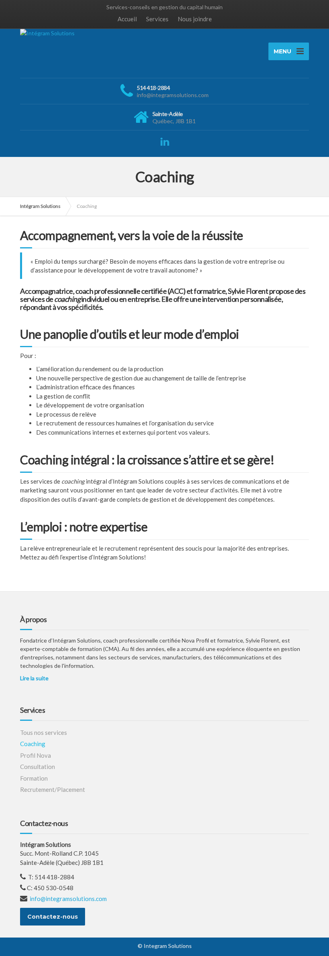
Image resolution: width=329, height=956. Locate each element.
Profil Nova (35, 755)
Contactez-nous (52, 916)
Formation (34, 778)
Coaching (32, 743)
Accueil (127, 18)
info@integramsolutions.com (68, 898)
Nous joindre (195, 18)
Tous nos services (43, 732)
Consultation (37, 766)
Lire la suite (34, 678)
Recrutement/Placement (52, 789)
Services (157, 18)
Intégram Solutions (40, 206)
